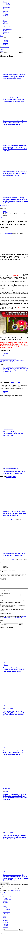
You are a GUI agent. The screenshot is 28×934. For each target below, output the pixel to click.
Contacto (5, 9)
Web (1, 598)
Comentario (3, 578)
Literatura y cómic (7, 29)
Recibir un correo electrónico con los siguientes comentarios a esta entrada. (12, 605)
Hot (4, 22)
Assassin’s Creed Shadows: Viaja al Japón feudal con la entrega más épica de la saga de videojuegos (15, 513)
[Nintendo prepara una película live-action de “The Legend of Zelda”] (15, 453)
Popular (5, 21)
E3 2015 (2, 359)
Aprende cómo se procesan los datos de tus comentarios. (13, 616)
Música (5, 30)
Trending (5, 23)
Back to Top (3, 892)
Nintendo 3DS (13, 360)
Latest (4, 916)
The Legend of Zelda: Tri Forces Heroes (13, 361)
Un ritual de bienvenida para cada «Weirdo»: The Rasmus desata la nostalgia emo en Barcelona (14, 76)
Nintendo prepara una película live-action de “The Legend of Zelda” (14, 472)
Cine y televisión (7, 26)
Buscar (21, 37)
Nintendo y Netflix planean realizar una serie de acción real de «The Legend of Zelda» (14, 433)
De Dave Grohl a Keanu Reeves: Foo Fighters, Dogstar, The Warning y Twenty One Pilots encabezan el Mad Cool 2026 (15, 148)
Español (8, 3)
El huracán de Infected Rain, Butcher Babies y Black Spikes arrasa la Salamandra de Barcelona (15, 122)
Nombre (2, 590)
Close (1, 894)
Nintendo (7, 360)
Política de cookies (15, 890)
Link (3, 360)
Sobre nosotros (6, 7)
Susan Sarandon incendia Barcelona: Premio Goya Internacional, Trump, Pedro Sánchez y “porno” (15, 173)
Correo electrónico (5, 593)
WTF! (4, 33)
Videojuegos (6, 32)
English (8, 4)
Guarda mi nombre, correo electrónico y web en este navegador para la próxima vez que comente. (14, 601)
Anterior (2, 205)
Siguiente (6, 205)
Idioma (5, 2)
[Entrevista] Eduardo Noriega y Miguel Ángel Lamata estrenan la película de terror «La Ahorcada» (13, 99)
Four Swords (7, 359)
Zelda (24, 361)
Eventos (5, 27)
